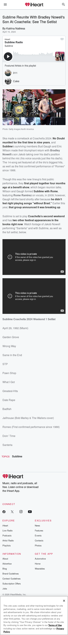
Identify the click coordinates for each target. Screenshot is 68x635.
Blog (4, 568)
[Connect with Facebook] (3, 511)
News (37, 525)
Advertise (7, 563)
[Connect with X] (12, 511)
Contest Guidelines (11, 578)
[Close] (64, 600)
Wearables (40, 568)
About (5, 558)
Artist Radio (8, 540)
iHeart (5, 525)
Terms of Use (55, 625)
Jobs (4, 588)
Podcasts (7, 535)
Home (37, 563)
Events (38, 535)
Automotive (40, 558)
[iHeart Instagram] (20, 511)
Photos (38, 545)
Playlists (6, 545)
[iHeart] (34, 4)
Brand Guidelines (10, 573)
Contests (39, 540)
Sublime (17, 456)
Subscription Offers (11, 583)
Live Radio (7, 530)
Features (39, 530)
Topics (6, 456)
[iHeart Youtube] (30, 511)
